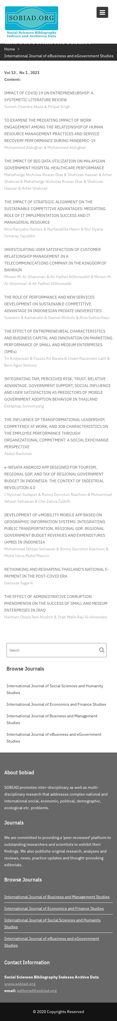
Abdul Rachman (18, 453)
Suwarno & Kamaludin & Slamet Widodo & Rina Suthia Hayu (57, 317)
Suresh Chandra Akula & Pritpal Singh (37, 106)
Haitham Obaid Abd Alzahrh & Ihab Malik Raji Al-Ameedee (55, 617)
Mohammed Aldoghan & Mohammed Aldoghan (45, 147)
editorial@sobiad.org (37, 990)
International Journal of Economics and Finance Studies (56, 704)
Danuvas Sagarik (18, 582)
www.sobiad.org (19, 983)
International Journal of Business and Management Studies (57, 896)
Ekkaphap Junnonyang (24, 406)
